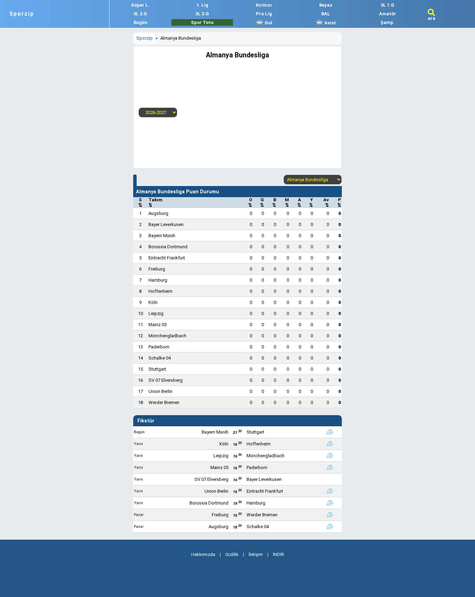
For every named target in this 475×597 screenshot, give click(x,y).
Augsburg (158, 213)
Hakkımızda (203, 554)
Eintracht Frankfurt (166, 257)
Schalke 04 (159, 358)
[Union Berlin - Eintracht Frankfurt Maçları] (330, 491)
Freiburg (156, 269)
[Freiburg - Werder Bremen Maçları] (330, 514)
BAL (325, 13)
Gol (268, 22)
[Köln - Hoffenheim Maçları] (330, 443)
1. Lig (202, 5)
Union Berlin (160, 391)
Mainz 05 (157, 324)
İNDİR (278, 554)
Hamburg (157, 280)
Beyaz (325, 5)
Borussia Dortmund (167, 246)
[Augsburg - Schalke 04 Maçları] (330, 526)
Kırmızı (264, 5)
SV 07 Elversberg (165, 380)
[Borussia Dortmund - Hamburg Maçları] (330, 503)
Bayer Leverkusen (166, 224)
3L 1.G (387, 5)
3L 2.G (140, 13)
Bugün (140, 22)
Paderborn (158, 346)
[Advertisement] (257, 111)
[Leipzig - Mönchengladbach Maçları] (330, 455)
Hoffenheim (160, 291)
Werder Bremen (163, 402)
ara (431, 18)
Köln (153, 302)
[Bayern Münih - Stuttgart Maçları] (330, 432)
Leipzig (155, 313)
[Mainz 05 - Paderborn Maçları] (330, 467)
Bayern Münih (161, 235)
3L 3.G (202, 13)
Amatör (387, 13)
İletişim (256, 554)
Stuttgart (157, 369)
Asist (329, 22)
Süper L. (140, 5)
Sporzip (21, 14)
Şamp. (387, 22)
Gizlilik (232, 554)
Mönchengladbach (167, 335)
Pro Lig (264, 13)
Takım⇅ (155, 202)
